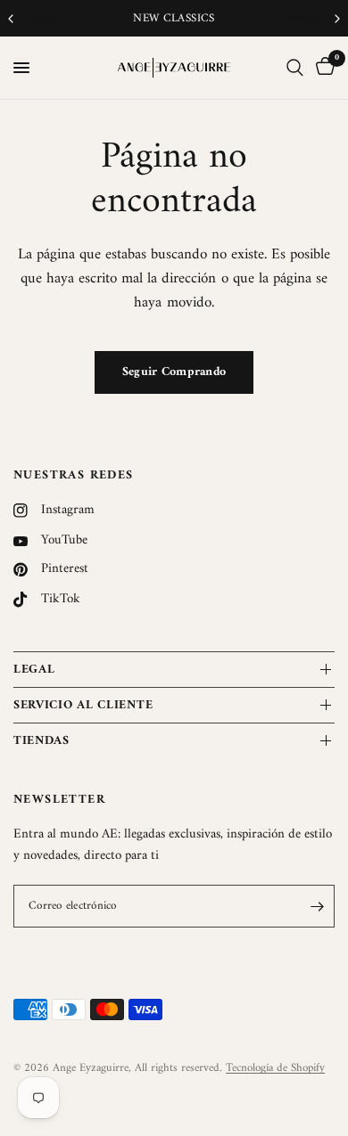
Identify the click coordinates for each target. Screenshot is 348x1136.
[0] (322, 68)
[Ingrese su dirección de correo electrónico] (317, 906)
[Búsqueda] (295, 68)
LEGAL (34, 669)
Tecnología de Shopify (275, 1068)
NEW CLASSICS (174, 18)
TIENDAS (41, 741)
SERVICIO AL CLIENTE (83, 705)
